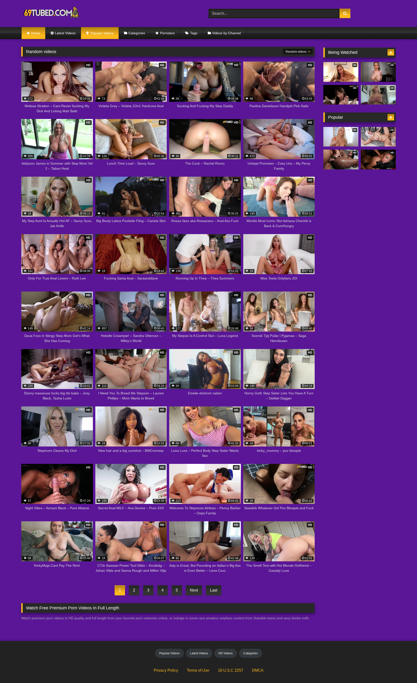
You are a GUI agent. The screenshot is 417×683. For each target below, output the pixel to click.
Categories (136, 33)
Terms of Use (198, 670)
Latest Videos (65, 33)
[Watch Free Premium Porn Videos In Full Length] (52, 13)
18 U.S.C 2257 (230, 670)
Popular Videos (102, 33)
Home (35, 33)
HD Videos (225, 653)
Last (213, 590)
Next (194, 590)
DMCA (258, 670)
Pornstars (167, 33)
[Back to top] (402, 668)
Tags (193, 33)
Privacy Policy (166, 670)
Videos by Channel (226, 33)
